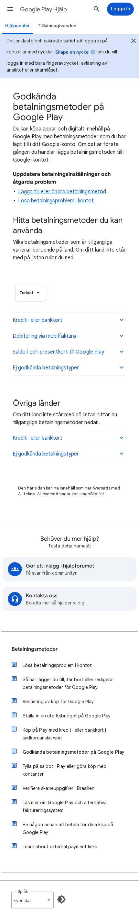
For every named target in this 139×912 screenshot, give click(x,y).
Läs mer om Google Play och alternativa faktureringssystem (65, 806)
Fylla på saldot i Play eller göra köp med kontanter (64, 770)
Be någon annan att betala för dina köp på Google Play (68, 828)
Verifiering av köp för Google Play (58, 701)
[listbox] (31, 293)
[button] (10, 9)
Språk (23, 891)
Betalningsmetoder (35, 649)
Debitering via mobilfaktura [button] (44, 336)
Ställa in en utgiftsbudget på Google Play (67, 716)
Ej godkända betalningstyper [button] (46, 368)
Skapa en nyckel (72, 52)
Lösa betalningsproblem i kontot (56, 200)
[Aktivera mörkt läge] (61, 899)
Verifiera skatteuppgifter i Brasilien (58, 788)
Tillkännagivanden (57, 25)
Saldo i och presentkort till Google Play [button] (58, 352)
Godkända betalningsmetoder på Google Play (73, 752)
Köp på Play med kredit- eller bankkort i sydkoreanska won (64, 734)
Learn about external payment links (60, 847)
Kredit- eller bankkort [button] (37, 320)
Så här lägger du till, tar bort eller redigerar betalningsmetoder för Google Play (68, 683)
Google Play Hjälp (43, 9)
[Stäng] (133, 42)
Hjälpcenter (17, 25)
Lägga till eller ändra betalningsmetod (62, 191)
